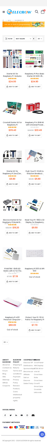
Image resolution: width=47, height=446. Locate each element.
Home (3, 20)
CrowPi (37, 383)
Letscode (38, 392)
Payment (16, 377)
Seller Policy (28, 383)
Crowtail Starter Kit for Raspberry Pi (12, 123)
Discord (32, 415)
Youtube (21, 415)
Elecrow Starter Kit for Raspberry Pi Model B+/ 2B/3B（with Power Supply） (12, 221)
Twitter (10, 415)
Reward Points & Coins (16, 388)
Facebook (5, 415)
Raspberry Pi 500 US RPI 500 (34, 270)
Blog (4, 374)
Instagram (27, 415)
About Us (6, 365)
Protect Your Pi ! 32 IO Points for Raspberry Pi (34, 318)
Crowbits (37, 389)
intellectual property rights (17, 397)
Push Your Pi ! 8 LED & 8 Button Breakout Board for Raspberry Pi (34, 172)
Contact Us (7, 368)
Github (5, 382)
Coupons (6, 385)
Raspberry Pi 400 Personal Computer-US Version (12, 318)
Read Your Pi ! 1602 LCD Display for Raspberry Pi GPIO (34, 221)
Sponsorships (29, 368)
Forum (5, 371)
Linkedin (16, 415)
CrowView (38, 380)
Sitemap (6, 380)
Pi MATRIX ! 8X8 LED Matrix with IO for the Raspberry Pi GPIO (12, 270)
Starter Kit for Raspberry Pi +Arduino (12, 75)
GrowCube (38, 386)
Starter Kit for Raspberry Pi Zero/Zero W (12, 172)
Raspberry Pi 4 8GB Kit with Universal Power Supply (34, 124)
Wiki (4, 377)
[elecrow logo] (12, 11)
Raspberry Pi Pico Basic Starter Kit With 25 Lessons (34, 75)
